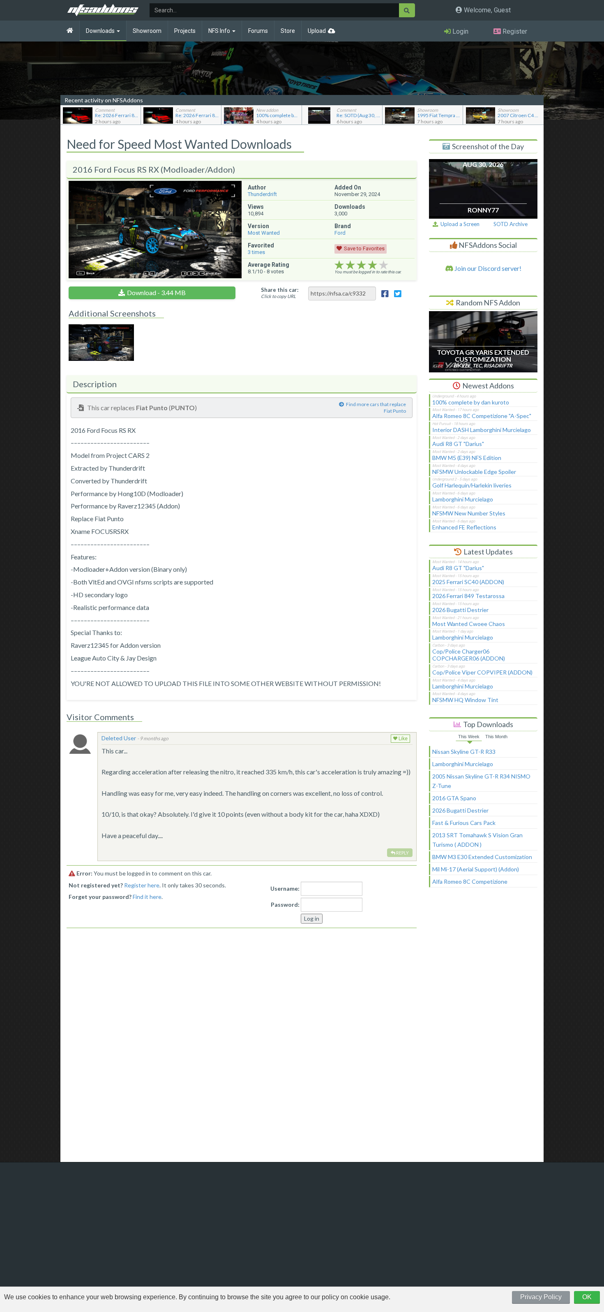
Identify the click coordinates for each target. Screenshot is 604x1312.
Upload (317, 31)
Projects (185, 31)
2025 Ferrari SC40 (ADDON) (468, 581)
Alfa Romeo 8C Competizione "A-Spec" (481, 415)
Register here (141, 885)
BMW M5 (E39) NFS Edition (466, 457)
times (256, 252)
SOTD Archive (510, 224)
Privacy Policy (541, 1297)
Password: (285, 904)
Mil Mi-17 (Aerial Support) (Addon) (475, 869)
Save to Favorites (364, 248)
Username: (285, 888)
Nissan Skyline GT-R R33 (464, 751)
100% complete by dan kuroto (470, 402)
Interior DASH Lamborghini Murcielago (481, 429)
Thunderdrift (262, 194)
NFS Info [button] (219, 31)
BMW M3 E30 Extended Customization (482, 856)
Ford (340, 233)
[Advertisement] (483, 1028)
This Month (496, 736)
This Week (469, 736)
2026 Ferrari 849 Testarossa (468, 595)
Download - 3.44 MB (156, 292)
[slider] (361, 265)
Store (288, 31)
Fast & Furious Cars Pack (464, 822)
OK (587, 1297)
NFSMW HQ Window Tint (465, 699)
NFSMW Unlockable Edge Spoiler (474, 471)
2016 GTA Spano (454, 798)
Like (402, 738)
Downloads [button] (101, 31)
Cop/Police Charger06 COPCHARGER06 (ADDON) (468, 655)
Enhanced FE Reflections (464, 527)
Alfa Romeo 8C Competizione (469, 881)
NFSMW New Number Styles (468, 513)
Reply (402, 852)
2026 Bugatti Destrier (460, 609)
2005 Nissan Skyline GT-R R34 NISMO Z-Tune (481, 781)
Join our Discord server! (487, 268)
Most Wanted (264, 233)
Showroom (147, 31)
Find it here (147, 896)
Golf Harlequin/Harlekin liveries (472, 485)
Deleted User (118, 738)
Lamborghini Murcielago (462, 499)
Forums (258, 31)
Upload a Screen (459, 224)
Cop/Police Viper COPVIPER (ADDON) (482, 672)
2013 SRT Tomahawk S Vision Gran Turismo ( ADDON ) (477, 840)
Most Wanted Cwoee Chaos (468, 623)
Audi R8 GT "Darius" (458, 443)
